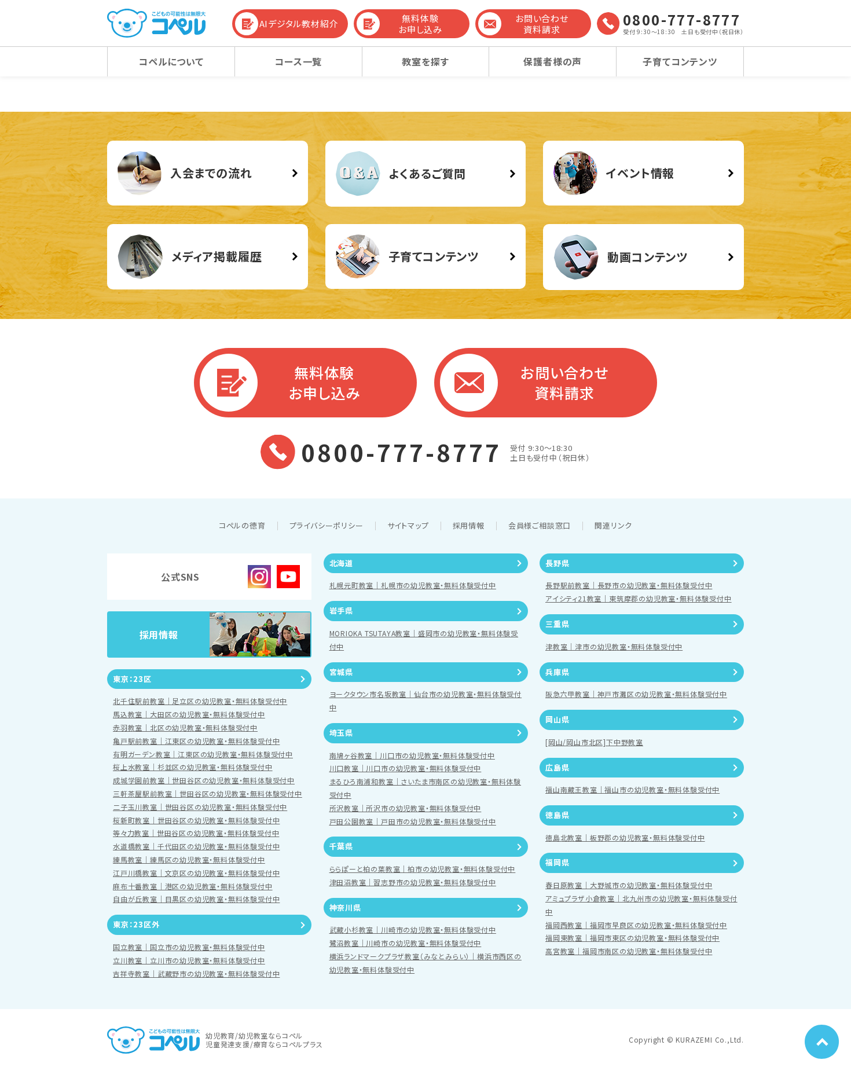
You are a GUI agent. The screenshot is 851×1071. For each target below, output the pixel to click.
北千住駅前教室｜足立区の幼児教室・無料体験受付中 (200, 701)
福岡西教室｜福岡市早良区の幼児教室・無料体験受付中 (636, 925)
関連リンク (613, 525)
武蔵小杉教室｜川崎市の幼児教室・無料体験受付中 (412, 929)
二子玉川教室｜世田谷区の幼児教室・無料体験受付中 (200, 807)
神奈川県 (345, 907)
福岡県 (557, 862)
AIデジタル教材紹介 (299, 23)
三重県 (557, 623)
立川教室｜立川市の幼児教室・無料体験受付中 (189, 960)
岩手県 (341, 610)
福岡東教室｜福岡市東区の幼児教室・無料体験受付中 (632, 937)
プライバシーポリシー (326, 525)
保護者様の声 (552, 61)
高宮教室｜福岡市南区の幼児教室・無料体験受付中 (628, 951)
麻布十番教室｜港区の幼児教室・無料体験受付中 (193, 886)
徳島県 (557, 814)
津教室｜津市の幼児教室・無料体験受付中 (614, 646)
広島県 (557, 767)
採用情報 (469, 525)
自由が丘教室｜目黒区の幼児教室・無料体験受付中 (196, 899)
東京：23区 (132, 678)
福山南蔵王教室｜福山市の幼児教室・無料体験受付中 (632, 789)
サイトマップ (408, 525)
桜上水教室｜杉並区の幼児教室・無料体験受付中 (193, 767)
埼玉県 (341, 732)
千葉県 (341, 846)
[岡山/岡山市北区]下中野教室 (594, 742)
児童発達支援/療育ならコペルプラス (264, 1044)
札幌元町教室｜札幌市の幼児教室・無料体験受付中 (412, 585)
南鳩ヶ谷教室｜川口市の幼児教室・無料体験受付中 (412, 755)
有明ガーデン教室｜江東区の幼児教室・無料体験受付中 (203, 754)
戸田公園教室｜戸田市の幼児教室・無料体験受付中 (412, 821)
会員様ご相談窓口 (539, 525)
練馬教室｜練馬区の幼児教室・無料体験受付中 (189, 859)
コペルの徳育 (242, 525)
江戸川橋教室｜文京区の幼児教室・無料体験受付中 (196, 873)
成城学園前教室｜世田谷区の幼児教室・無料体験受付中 (204, 780)
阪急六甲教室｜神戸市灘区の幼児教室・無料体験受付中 (636, 694)
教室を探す (425, 61)
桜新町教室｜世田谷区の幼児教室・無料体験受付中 (196, 820)
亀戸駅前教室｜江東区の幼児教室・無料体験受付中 (196, 741)
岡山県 (557, 719)
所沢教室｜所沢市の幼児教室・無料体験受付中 (405, 808)
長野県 (557, 562)
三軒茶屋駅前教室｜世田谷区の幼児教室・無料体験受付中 (207, 793)
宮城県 (341, 671)
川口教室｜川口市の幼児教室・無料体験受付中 (405, 768)
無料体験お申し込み (420, 24)
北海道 (341, 562)
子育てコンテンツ (680, 61)
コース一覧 (298, 61)
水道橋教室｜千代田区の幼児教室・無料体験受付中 (196, 846)
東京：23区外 (136, 924)
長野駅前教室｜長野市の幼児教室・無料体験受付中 (628, 585)
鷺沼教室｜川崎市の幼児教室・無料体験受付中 (405, 943)
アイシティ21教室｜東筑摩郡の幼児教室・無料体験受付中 (638, 598)
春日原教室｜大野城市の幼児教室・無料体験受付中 (628, 885)
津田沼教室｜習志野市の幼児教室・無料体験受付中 (412, 882)
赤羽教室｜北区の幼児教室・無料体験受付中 (185, 727)
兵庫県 (557, 671)
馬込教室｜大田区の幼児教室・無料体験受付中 (189, 714)
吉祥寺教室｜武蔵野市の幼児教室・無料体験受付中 (196, 973)
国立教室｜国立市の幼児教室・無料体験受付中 (189, 947)
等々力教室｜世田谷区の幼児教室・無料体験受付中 (196, 833)
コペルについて (171, 61)
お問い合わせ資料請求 (541, 24)
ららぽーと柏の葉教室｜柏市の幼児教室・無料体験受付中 (422, 869)
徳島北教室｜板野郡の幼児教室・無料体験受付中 (625, 837)
